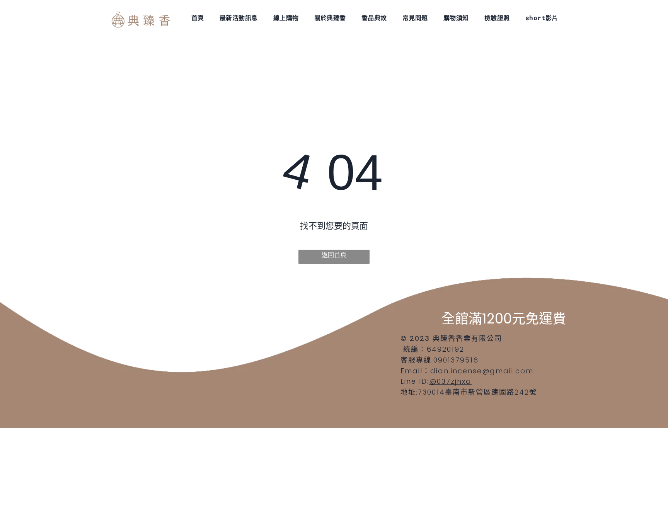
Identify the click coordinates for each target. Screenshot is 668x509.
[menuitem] (198, 17)
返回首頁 (334, 254)
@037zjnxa (450, 381)
